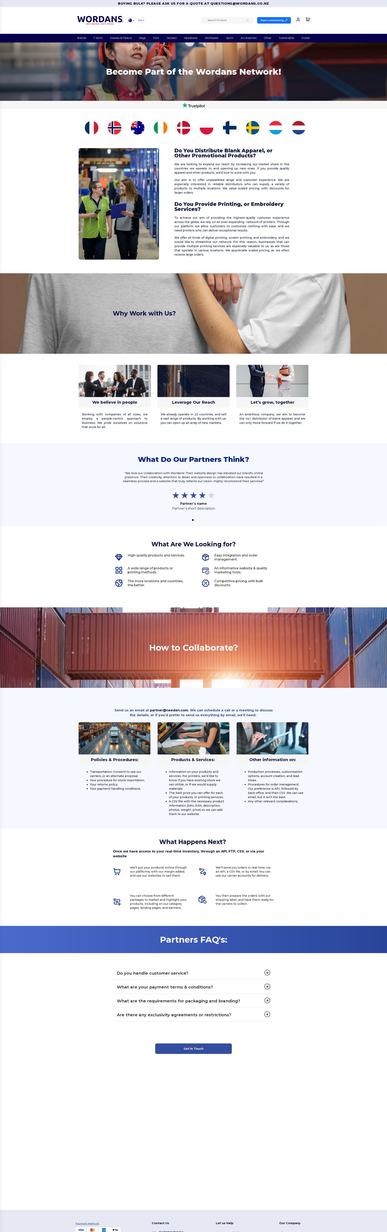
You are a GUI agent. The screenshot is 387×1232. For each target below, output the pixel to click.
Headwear (191, 37)
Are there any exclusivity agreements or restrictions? (174, 1014)
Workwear (211, 37)
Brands (81, 37)
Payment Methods (87, 1223)
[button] (193, 520)
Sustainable (286, 37)
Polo (156, 37)
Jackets (172, 37)
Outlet (306, 37)
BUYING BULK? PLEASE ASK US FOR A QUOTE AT (164, 3)
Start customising (272, 20)
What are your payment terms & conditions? (165, 987)
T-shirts (98, 37)
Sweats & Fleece (121, 37)
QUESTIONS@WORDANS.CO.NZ (239, 3)
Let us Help (224, 1223)
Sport (229, 37)
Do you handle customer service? (152, 973)
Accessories (248, 37)
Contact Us (160, 1223)
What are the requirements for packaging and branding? (178, 1001)
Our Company (289, 1223)
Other (268, 37)
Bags (142, 37)
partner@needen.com (169, 710)
